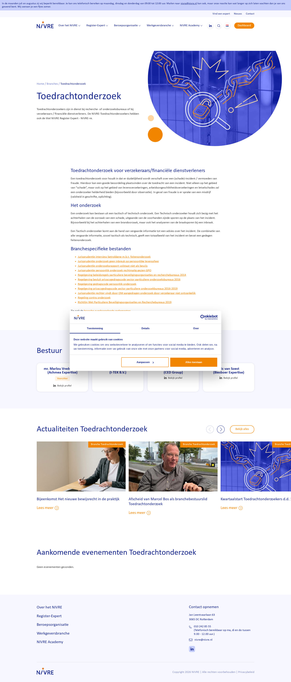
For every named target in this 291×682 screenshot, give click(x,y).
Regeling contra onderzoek (94, 297)
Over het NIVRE (67, 25)
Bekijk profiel (64, 385)
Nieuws (238, 13)
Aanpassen (143, 362)
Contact (250, 13)
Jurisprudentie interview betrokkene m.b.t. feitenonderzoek (114, 257)
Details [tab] (145, 328)
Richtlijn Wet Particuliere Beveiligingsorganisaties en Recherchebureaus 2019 (124, 302)
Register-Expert (95, 25)
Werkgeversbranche (159, 25)
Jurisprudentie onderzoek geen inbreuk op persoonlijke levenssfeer (118, 261)
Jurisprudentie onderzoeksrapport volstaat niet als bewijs (113, 266)
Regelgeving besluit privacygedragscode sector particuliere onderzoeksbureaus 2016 (129, 279)
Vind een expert (221, 13)
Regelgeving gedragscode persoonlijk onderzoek (107, 284)
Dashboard (244, 25)
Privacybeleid (246, 672)
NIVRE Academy (190, 25)
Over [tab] (196, 328)
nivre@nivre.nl (189, 3)
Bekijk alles (242, 429)
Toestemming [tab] (95, 328)
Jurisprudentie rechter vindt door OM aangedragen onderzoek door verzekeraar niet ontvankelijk (137, 293)
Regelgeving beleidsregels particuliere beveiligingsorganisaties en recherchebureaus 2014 (132, 275)
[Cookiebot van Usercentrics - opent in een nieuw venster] (203, 317)
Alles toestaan (193, 362)
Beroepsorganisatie (126, 25)
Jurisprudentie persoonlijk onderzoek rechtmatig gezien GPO (114, 270)
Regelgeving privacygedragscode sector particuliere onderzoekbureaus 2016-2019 (127, 288)
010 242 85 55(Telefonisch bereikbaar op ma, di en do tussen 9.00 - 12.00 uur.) (222, 630)
